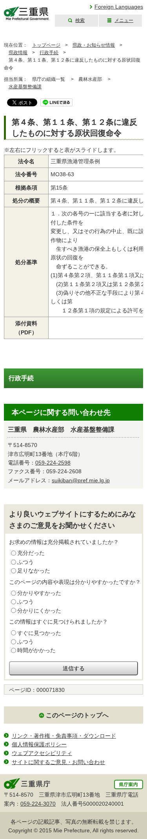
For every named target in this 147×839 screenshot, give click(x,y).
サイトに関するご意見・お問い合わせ (58, 762)
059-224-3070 (38, 804)
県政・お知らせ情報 (94, 45)
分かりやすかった (39, 593)
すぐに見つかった (39, 633)
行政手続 (49, 52)
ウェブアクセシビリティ (42, 753)
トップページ (46, 45)
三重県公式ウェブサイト (26, 13)
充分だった (31, 553)
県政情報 (18, 52)
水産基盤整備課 (25, 86)
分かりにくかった (39, 610)
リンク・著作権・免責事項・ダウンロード (64, 736)
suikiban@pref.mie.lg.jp (81, 480)
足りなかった (33, 570)
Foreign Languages (118, 7)
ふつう (25, 562)
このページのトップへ (77, 715)
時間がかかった (36, 650)
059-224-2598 (53, 463)
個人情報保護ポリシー (39, 744)
